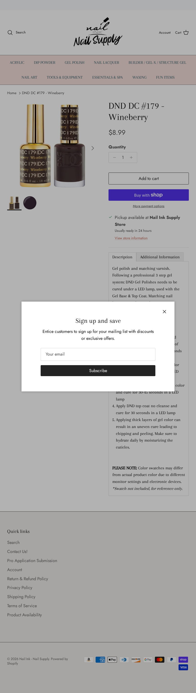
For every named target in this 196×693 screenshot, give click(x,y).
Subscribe (98, 371)
